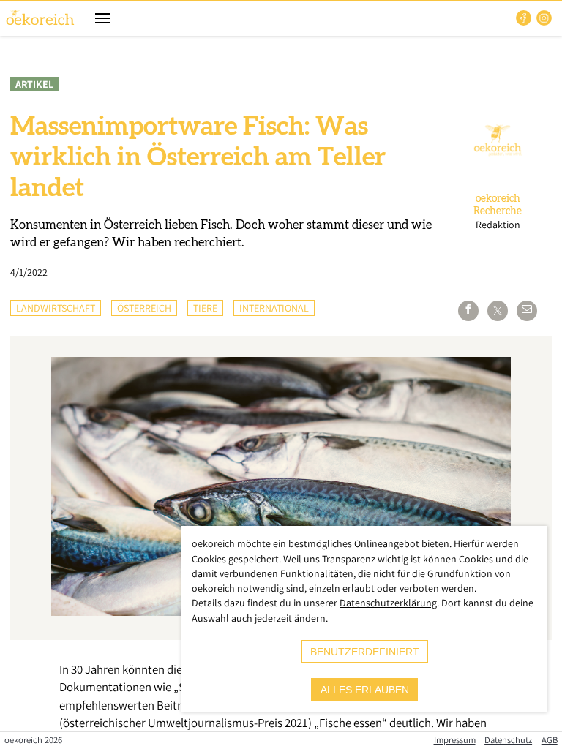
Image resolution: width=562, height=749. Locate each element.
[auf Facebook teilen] (468, 311)
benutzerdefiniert (364, 652)
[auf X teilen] (497, 311)
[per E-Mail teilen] (527, 311)
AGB (550, 740)
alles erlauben (365, 690)
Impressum (455, 740)
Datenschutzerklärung (388, 602)
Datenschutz (508, 740)
